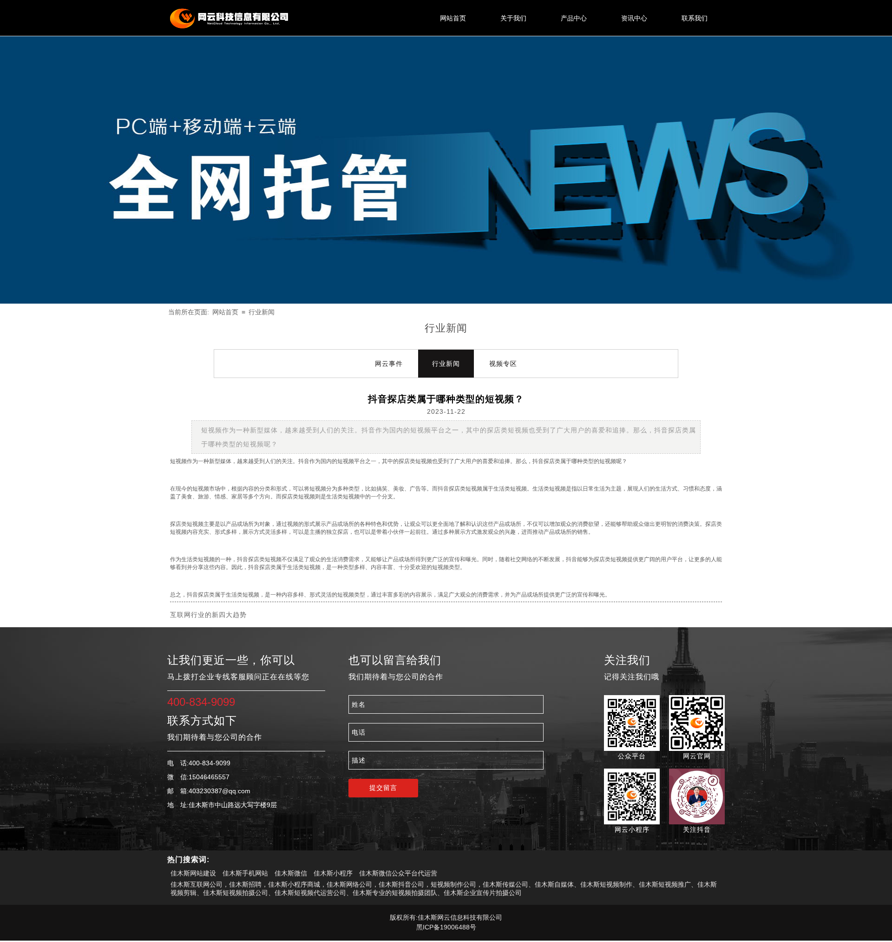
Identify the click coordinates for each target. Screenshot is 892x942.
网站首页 (225, 312)
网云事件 (389, 363)
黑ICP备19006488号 (446, 927)
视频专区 (503, 363)
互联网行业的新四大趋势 (208, 614)
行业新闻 (446, 363)
